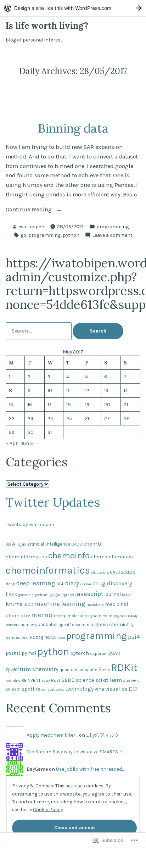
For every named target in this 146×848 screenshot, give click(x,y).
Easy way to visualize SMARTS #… (88, 751)
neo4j (132, 616)
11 (67, 390)
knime (14, 604)
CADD (76, 544)
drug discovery (112, 583)
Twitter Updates (53, 502)
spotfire (31, 689)
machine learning (59, 603)
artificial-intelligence (48, 544)
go (23, 235)
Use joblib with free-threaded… (90, 769)
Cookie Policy (48, 809)
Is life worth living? (47, 25)
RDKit (124, 668)
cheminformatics (26, 557)
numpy (27, 624)
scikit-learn (108, 680)
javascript (89, 593)
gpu (58, 594)
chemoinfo (69, 555)
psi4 (134, 637)
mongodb (117, 615)
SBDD (68, 680)
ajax (22, 544)
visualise (116, 689)
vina (99, 689)
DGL (60, 583)
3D (8, 544)
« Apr (12, 443)
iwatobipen (31, 226)
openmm (80, 624)
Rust (55, 680)
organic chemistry (112, 624)
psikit (13, 653)
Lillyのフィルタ (102, 735)
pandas (13, 637)
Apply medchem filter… (52, 735)
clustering (100, 572)
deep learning (35, 583)
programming (112, 226)
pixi (25, 637)
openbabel (46, 624)
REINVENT (31, 680)
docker (85, 584)
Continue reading (29, 210)
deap (10, 583)
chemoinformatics (48, 570)
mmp (60, 615)
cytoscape (122, 572)
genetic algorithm (33, 594)
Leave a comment (112, 235)
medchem (95, 604)
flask (11, 594)
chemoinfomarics (112, 557)
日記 (133, 689)
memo (41, 614)
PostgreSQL (42, 637)
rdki (106, 670)
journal (112, 594)
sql (43, 689)
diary (72, 583)
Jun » (27, 443)
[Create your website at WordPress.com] (73, 8)
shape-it (131, 680)
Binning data (73, 128)
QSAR (113, 653)
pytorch (79, 653)
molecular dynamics (87, 615)
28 (127, 418)
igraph (68, 594)
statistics (55, 689)
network (12, 625)
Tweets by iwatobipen (30, 524)
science (85, 680)
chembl (93, 544)
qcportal (98, 653)
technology (79, 689)
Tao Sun (35, 751)
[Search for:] (39, 331)
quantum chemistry (32, 669)
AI (14, 544)
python (71, 235)
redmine (13, 680)
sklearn (13, 689)
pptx (61, 637)
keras (126, 594)
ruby (46, 680)
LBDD (28, 604)
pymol (29, 653)
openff (64, 624)
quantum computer (78, 669)
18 (68, 404)
